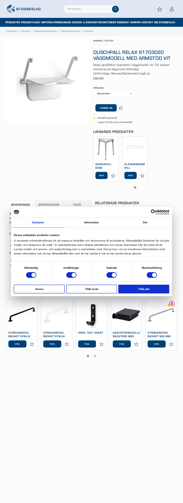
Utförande (98, 88)
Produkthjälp (31, 22)
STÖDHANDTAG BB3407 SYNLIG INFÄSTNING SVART (21, 336)
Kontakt (147, 22)
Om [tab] (145, 222)
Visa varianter (102, 177)
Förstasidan (11, 31)
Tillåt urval (91, 289)
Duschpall (88, 31)
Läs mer (98, 78)
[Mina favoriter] (159, 9)
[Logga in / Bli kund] (171, 9)
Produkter (12, 22)
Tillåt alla (143, 289)
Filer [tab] (77, 204)
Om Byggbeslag (164, 22)
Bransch (123, 22)
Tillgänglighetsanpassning (45, 31)
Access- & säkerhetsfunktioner (94, 22)
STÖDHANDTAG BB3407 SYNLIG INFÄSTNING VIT (54, 336)
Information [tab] (91, 222)
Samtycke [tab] (38, 222)
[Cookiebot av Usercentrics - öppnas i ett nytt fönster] (153, 212)
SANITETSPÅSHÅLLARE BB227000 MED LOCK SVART (128, 336)
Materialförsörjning (56, 22)
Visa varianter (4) (52, 345)
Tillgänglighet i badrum (70, 31)
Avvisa (39, 289)
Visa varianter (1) (87, 345)
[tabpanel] (106, 159)
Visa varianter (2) (17, 345)
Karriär (135, 22)
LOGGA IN (106, 108)
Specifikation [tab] (48, 204)
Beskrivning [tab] (20, 204)
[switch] (71, 275)
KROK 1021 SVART (90, 332)
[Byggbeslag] (24, 8)
